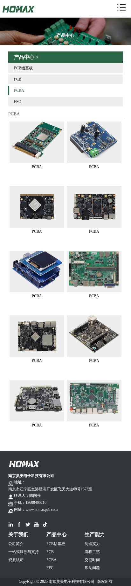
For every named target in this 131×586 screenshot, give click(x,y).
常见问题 (92, 568)
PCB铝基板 (23, 68)
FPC (17, 101)
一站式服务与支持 (23, 552)
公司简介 (16, 544)
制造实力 (92, 544)
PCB (17, 79)
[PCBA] (37, 124)
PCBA (19, 90)
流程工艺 (92, 552)
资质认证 (16, 560)
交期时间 (92, 560)
